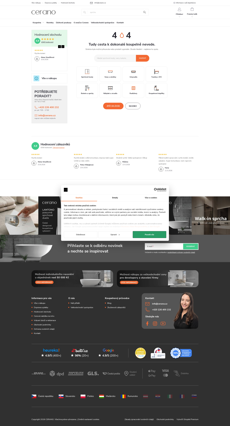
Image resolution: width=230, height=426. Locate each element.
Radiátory (133, 93)
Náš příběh (75, 303)
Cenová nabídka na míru (44, 316)
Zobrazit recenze (58, 148)
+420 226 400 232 (48, 107)
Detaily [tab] (115, 198)
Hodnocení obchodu (68, 3)
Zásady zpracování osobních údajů (139, 419)
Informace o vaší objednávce (186, 3)
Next (62, 46)
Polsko (90, 396)
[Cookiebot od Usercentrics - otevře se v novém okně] (155, 190)
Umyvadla (133, 77)
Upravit (114, 234)
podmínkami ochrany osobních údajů (181, 252)
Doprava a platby (51, 3)
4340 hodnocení (47, 42)
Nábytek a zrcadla (110, 93)
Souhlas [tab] (79, 198)
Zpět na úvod (113, 106)
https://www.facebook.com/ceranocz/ (147, 323)
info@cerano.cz (47, 115)
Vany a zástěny (110, 77)
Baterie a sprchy (87, 93)
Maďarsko (110, 396)
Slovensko (70, 396)
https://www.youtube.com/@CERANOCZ (163, 323)
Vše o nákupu (36, 3)
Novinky (133, 106)
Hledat (144, 12)
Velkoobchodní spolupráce (82, 307)
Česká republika (45, 396)
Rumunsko (133, 396)
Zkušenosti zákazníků (116, 307)
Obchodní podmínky (42, 324)
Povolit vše (149, 234)
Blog (109, 303)
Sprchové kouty (87, 77)
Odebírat (190, 246)
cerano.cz (155, 323)
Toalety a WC (156, 77)
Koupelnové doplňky (156, 93)
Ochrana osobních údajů (44, 329)
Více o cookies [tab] (151, 198)
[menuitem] (38, 22)
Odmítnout (80, 234)
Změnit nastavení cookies (88, 419)
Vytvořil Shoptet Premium (187, 419)
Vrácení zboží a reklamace (45, 320)
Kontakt (37, 333)
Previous (59, 46)
